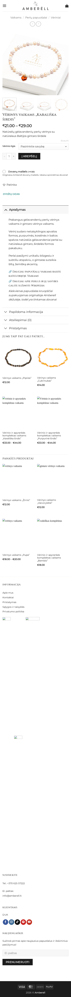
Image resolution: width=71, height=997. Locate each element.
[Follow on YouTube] (29, 922)
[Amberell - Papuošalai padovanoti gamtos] (35, 6)
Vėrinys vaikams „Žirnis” (16, 500)
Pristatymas (18, 328)
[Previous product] (38, 23)
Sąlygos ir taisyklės (13, 606)
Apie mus (7, 592)
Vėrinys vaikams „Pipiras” (16, 378)
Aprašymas (17, 209)
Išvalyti (65, 141)
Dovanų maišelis (21, 171)
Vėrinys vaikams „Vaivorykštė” (46, 501)
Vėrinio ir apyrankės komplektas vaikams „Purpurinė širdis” (49, 435)
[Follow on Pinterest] (23, 922)
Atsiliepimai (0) (20, 320)
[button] (4, 6)
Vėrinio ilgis (8, 146)
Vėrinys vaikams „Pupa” (16, 555)
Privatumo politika (13, 611)
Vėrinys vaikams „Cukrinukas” (46, 379)
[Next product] (32, 23)
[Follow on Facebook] (5, 922)
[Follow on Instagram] (11, 922)
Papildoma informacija (26, 312)
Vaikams (15, 17)
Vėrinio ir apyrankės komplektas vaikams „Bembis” (49, 558)
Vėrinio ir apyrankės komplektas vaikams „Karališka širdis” (14, 435)
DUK (5, 914)
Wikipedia (37, 285)
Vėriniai (56, 17)
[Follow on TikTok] (17, 922)
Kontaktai (8, 597)
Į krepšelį (29, 156)
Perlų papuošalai (36, 17)
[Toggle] (5, 209)
